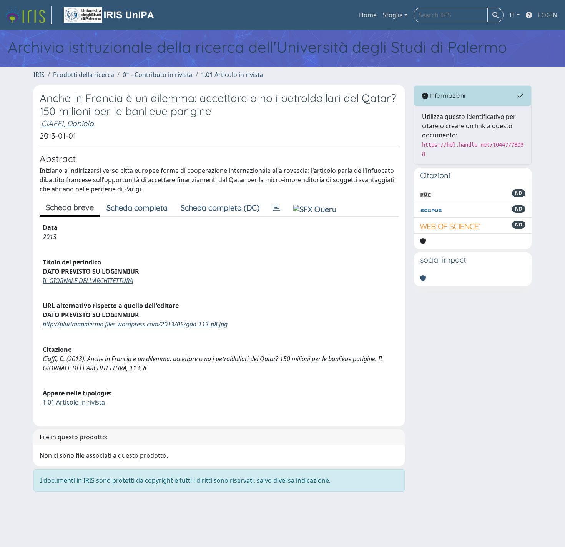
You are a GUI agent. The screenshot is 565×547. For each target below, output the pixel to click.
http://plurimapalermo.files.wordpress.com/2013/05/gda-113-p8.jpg (135, 324)
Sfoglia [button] (393, 15)
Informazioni (446, 95)
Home (368, 15)
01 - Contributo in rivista (158, 74)
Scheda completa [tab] (137, 207)
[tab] (276, 208)
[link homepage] (28, 15)
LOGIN (547, 15)
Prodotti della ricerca (83, 74)
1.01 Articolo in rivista (232, 74)
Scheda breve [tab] (70, 207)
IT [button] (512, 15)
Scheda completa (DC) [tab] (220, 207)
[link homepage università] (109, 15)
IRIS (39, 74)
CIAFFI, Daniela (67, 123)
